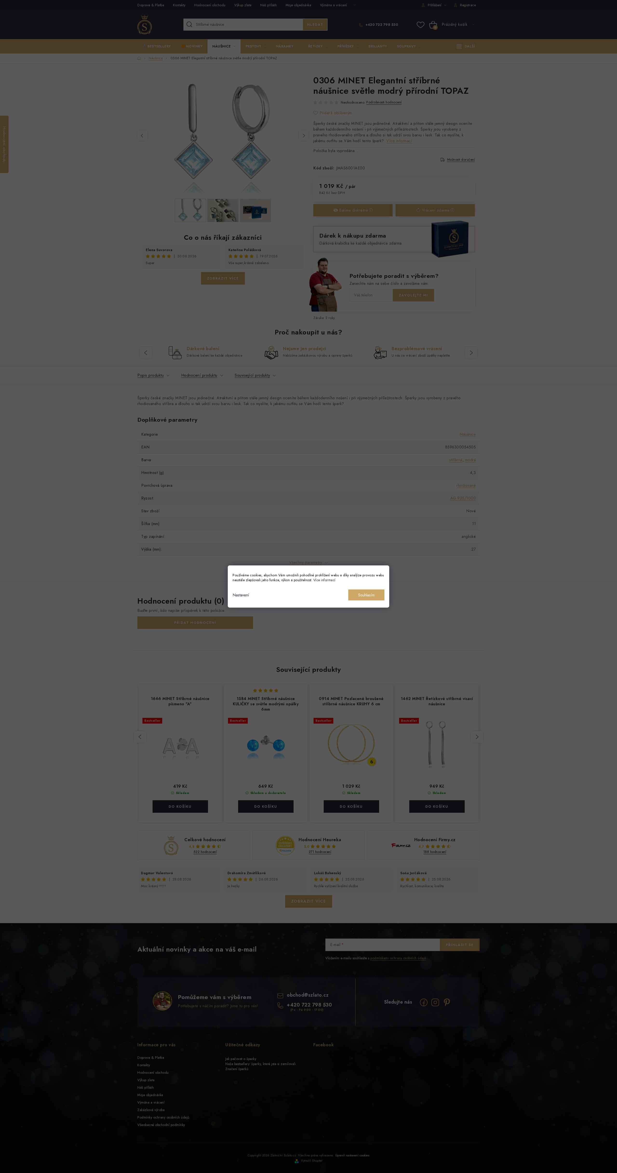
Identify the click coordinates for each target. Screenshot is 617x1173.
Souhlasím (366, 595)
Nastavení (241, 595)
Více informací (324, 580)
